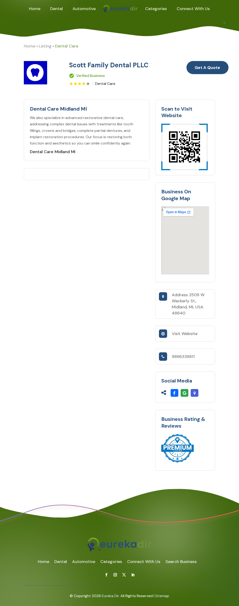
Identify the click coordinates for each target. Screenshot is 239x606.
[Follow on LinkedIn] (132, 574)
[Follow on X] (123, 574)
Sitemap (162, 595)
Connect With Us (193, 8)
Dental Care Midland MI (52, 152)
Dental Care (66, 46)
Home (34, 8)
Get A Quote (207, 67)
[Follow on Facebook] (106, 574)
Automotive (84, 8)
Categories (156, 8)
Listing (45, 46)
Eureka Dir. (111, 595)
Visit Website (184, 333)
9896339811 (183, 356)
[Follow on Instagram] (115, 574)
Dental (56, 8)
